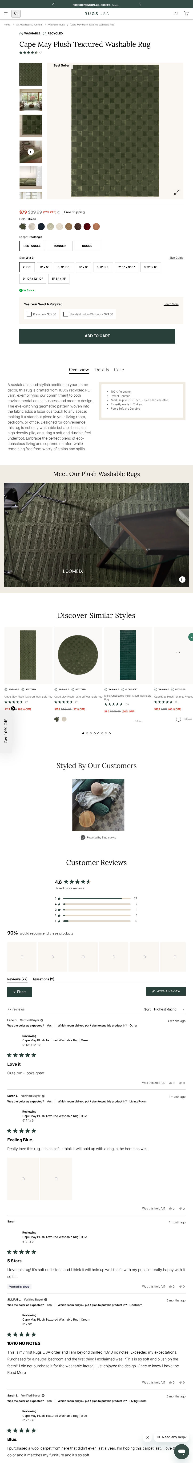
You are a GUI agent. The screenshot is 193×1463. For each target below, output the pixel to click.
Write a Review (171, 992)
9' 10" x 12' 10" (33, 278)
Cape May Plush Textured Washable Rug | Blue (54, 1118)
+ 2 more (61, 1195)
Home (7, 24)
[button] (30, 52)
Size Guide (176, 257)
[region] (96, 957)
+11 (137, 721)
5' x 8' (83, 267)
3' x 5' (44, 267)
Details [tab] (101, 369)
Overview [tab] (79, 369)
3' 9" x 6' (64, 267)
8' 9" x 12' (150, 267)
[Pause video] (182, 579)
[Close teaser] (13, 708)
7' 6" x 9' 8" (126, 267)
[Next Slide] (182, 957)
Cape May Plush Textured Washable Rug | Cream (56, 1322)
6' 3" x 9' (103, 267)
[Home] (97, 13)
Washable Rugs (56, 24)
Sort (147, 1009)
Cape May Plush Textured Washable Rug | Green (55, 1043)
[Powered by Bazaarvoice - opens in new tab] (98, 838)
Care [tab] (119, 369)
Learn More (171, 304)
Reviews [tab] (17, 980)
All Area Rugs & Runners (29, 24)
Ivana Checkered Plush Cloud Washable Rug (127, 697)
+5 (187, 719)
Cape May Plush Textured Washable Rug (92, 24)
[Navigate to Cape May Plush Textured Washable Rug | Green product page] (28, 655)
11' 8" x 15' (59, 278)
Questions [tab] (43, 980)
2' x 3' (27, 267)
